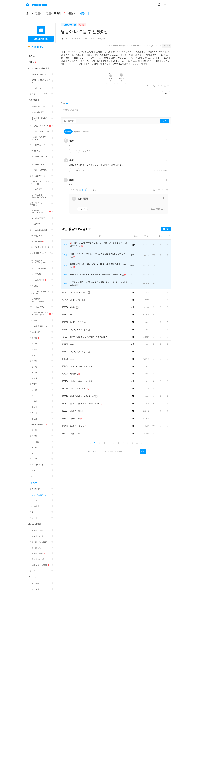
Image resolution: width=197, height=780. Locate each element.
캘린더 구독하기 (55, 13)
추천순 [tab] (68, 131)
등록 (164, 121)
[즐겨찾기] (89, 229)
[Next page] (141, 443)
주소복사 (166, 46)
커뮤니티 (84, 13)
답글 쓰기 (86, 151)
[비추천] (77, 151)
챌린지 (72, 13)
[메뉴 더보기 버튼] (166, 140)
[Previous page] (90, 443)
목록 (166, 94)
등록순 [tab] (86, 131)
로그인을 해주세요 (41, 39)
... (137, 443)
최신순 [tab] (77, 131)
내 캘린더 (37, 13)
